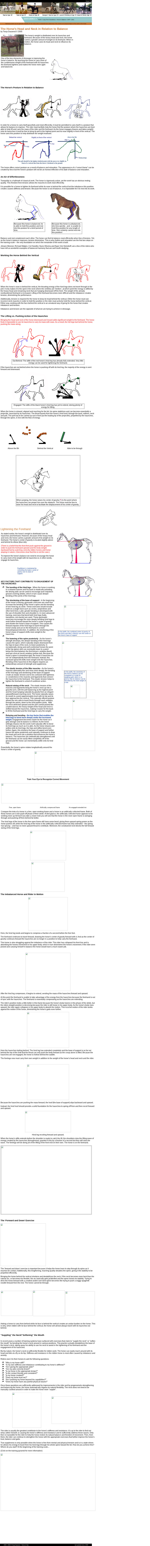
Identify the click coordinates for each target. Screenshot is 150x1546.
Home (87, 1)
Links (72, 19)
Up (91, 1)
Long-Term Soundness (49, 19)
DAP (68, 19)
